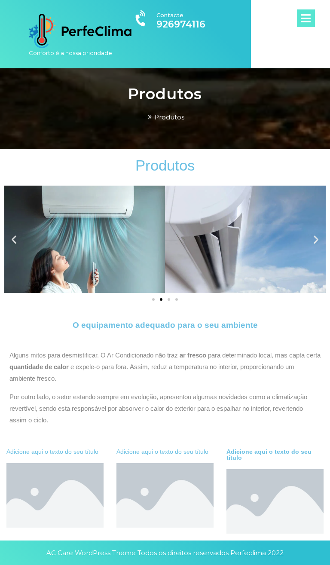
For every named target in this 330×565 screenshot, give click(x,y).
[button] (14, 239)
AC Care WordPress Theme (91, 553)
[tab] (313, 18)
